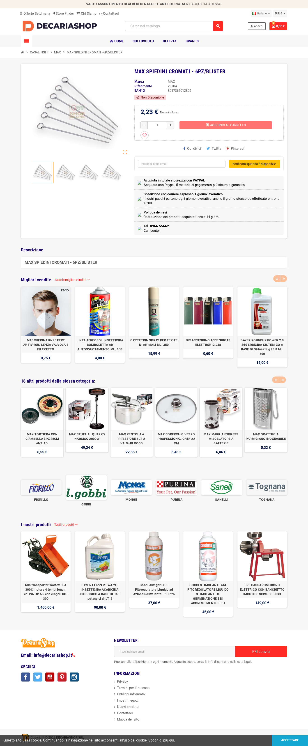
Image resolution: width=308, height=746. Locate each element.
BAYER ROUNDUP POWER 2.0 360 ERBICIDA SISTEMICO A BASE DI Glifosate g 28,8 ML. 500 (262, 347)
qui (171, 740)
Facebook (25, 677)
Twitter (37, 677)
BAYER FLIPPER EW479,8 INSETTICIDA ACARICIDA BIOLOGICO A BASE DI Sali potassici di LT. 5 (100, 591)
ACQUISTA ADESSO (206, 4)
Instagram (74, 677)
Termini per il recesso (133, 688)
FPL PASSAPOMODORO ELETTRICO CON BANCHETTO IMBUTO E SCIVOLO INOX (262, 589)
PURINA (176, 499)
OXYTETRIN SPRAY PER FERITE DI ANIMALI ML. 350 (153, 342)
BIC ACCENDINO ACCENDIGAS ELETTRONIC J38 (208, 342)
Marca (139, 82)
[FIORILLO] (41, 487)
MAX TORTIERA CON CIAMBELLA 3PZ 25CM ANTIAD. (42, 438)
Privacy (122, 681)
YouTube (49, 677)
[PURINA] (176, 487)
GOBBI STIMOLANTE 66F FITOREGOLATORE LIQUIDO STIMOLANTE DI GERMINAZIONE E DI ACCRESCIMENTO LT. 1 (208, 594)
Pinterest (237, 149)
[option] (46, 327)
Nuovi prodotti (128, 707)
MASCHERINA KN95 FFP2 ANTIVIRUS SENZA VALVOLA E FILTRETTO (45, 344)
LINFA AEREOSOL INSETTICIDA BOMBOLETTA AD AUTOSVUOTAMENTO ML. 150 (100, 344)
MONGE (131, 499)
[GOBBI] (86, 487)
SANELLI (221, 499)
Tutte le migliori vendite (72, 280)
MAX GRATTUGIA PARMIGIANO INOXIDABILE (266, 436)
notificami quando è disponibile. (254, 164)
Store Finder (63, 13)
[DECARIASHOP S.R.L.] (61, 26)
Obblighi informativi (131, 694)
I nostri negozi (127, 700)
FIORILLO (41, 499)
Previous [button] (276, 278)
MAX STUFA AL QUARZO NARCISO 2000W (87, 436)
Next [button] (283, 278)
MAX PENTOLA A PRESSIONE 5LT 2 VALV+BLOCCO (131, 438)
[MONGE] (131, 487)
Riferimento (143, 86)
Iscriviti (263, 651)
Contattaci (110, 13)
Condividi (194, 149)
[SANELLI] (221, 487)
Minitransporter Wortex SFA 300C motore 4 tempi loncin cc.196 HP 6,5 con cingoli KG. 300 (45, 591)
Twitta (216, 149)
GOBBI (86, 504)
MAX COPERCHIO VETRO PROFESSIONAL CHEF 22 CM (176, 438)
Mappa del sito (128, 719)
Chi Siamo (88, 13)
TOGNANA (267, 499)
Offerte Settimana (35, 13)
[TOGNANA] (266, 487)
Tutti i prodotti (66, 524)
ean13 (139, 91)
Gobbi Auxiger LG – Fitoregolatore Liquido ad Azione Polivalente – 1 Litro (154, 589)
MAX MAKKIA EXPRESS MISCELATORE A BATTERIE (221, 438)
